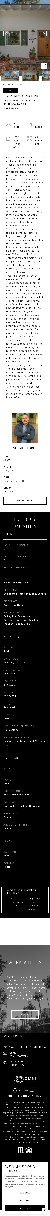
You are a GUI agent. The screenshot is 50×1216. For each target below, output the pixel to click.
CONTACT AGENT (25, 500)
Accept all (25, 1208)
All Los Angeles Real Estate (17, 902)
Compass (30, 1105)
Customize (25, 1201)
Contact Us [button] (25, 1014)
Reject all (25, 1193)
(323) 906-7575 (11, 470)
